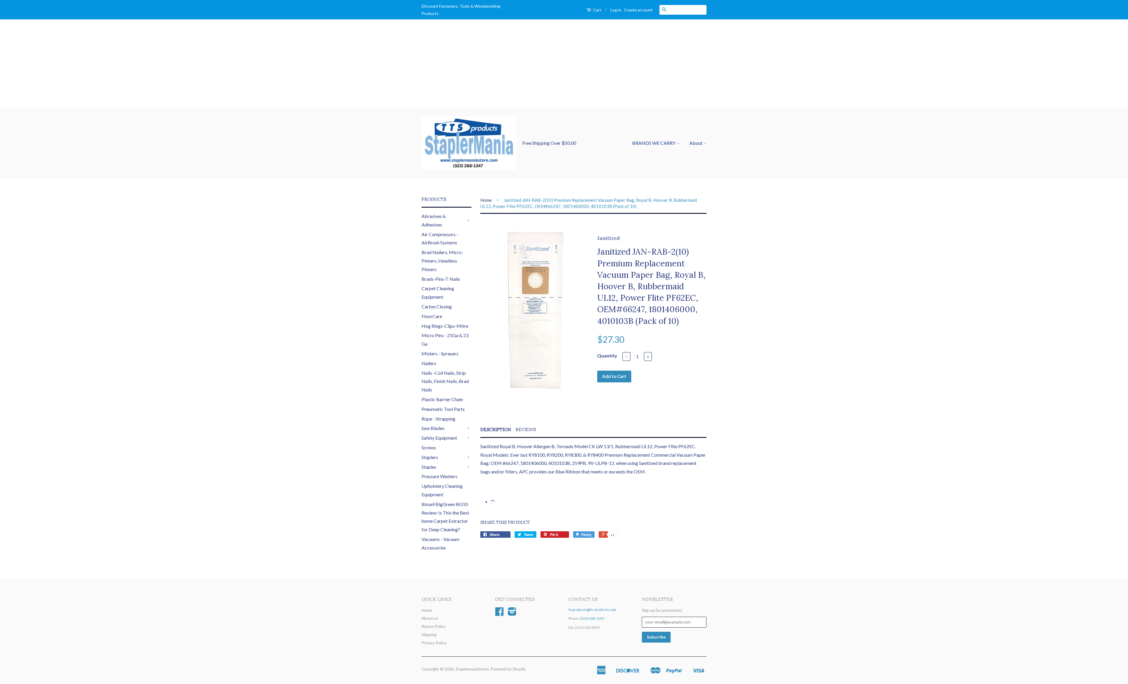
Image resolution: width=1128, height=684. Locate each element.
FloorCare (432, 316)
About (696, 143)
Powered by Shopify (508, 669)
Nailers (429, 363)
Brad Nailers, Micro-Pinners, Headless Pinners (442, 260)
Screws (429, 447)
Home (486, 200)
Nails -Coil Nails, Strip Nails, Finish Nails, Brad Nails (445, 381)
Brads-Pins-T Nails (441, 279)
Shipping (429, 634)
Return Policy (434, 626)
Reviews (526, 429)
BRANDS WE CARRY (654, 143)
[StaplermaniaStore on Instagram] (512, 613)
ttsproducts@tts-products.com (592, 609)
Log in (615, 9)
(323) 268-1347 (592, 618)
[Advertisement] (564, 63)
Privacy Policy (434, 643)
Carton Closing (437, 306)
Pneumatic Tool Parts (443, 409)
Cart (596, 9)
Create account (638, 9)
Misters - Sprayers (440, 353)
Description (495, 429)
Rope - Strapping (438, 418)
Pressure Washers (439, 476)
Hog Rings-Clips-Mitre (445, 326)
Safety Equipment (439, 438)
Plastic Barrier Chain (442, 399)
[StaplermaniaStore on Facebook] (499, 613)
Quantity (607, 355)
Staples (429, 467)
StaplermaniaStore (472, 669)
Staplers (430, 457)
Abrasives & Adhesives (434, 220)
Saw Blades (433, 428)
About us (430, 618)
